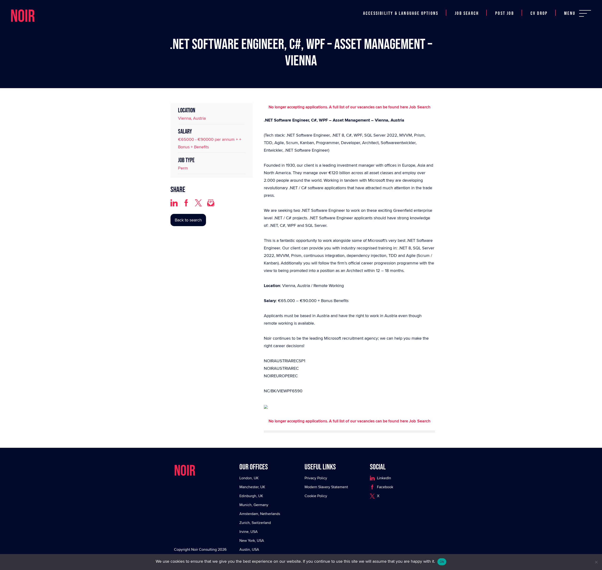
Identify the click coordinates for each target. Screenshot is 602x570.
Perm (183, 168)
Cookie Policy (316, 496)
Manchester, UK (252, 487)
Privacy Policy (316, 478)
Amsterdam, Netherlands (259, 513)
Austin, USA (249, 549)
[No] (596, 562)
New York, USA (251, 540)
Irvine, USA (248, 531)
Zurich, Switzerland (255, 522)
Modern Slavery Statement (326, 487)
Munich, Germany (253, 504)
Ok (442, 561)
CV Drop (539, 7)
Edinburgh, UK (251, 496)
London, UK (249, 478)
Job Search (467, 7)
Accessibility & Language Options (400, 7)
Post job (504, 7)
